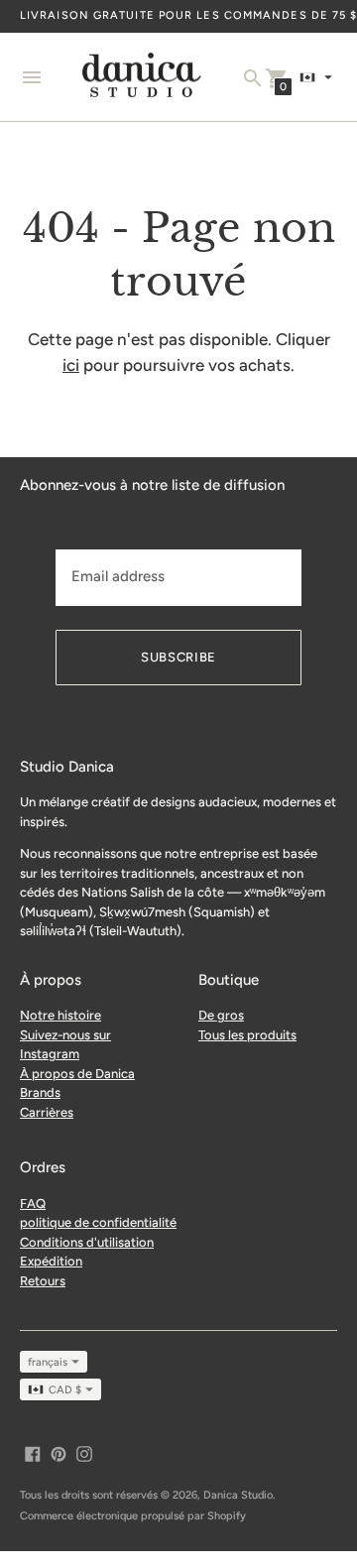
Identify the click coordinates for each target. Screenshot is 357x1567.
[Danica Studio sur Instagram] (84, 1452)
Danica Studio (238, 1495)
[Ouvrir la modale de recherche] (253, 78)
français (47, 1362)
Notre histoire (60, 1015)
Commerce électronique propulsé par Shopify (133, 1515)
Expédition (51, 1261)
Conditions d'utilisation (87, 1242)
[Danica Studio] (141, 77)
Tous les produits (247, 1034)
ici (70, 365)
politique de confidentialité (98, 1222)
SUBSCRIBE (178, 657)
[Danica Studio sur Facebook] (33, 1452)
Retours (42, 1280)
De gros (221, 1015)
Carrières (46, 1112)
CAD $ (65, 1390)
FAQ (33, 1203)
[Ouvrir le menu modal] (32, 77)
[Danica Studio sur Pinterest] (58, 1452)
